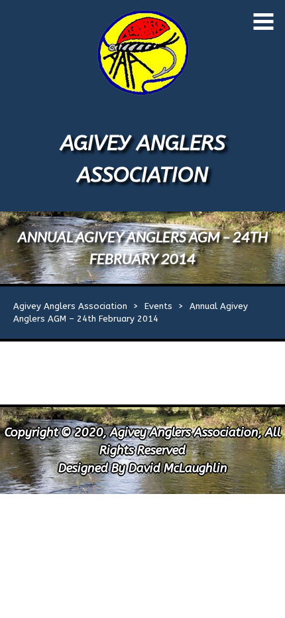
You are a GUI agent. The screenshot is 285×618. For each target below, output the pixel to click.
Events (158, 306)
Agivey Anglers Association (70, 306)
